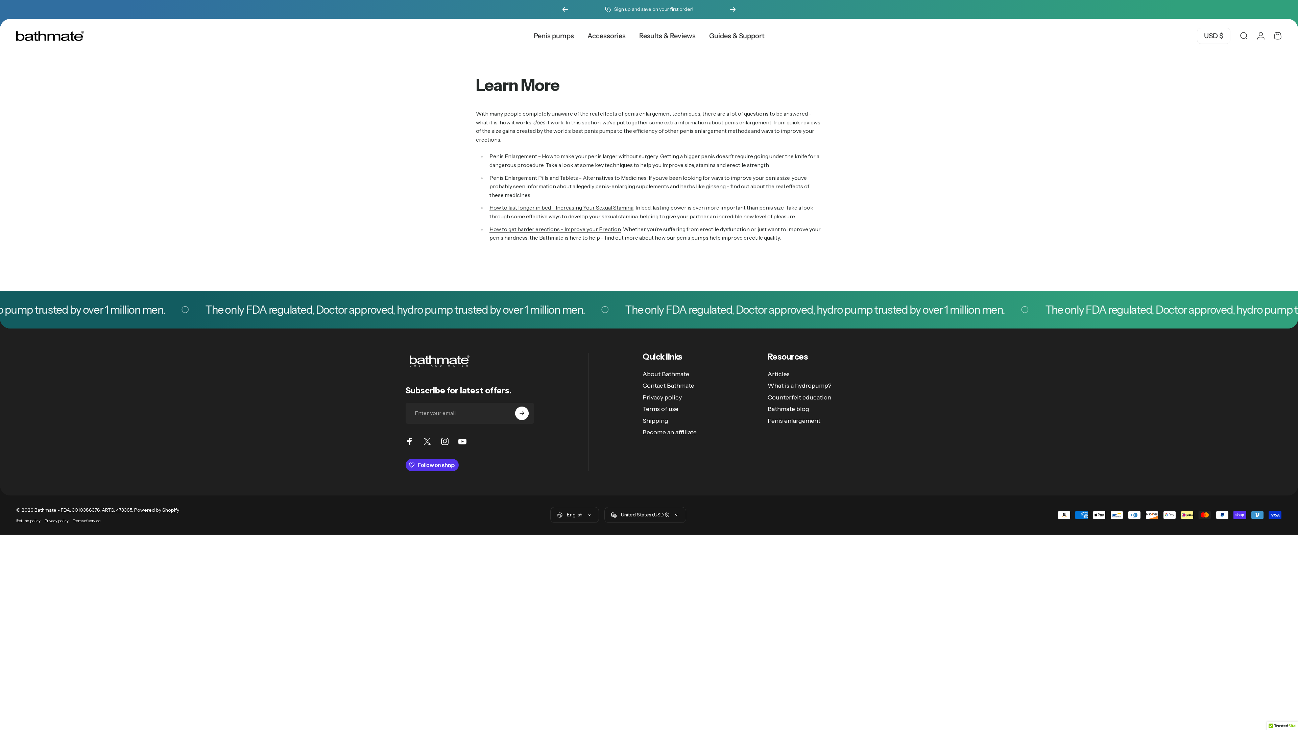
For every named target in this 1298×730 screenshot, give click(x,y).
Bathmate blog (788, 409)
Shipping (655, 420)
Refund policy (28, 520)
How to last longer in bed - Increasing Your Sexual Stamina (561, 207)
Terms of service (86, 520)
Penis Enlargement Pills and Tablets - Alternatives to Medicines (568, 177)
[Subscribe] (522, 413)
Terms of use (660, 409)
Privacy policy (662, 397)
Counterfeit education (799, 397)
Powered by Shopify (156, 510)
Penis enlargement (794, 420)
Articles (779, 374)
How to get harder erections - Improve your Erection (555, 229)
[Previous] (565, 9)
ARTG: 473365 (117, 510)
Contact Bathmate (668, 385)
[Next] (733, 9)
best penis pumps (594, 130)
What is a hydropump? (800, 385)
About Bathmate (666, 374)
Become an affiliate (670, 432)
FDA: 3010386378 (80, 510)
